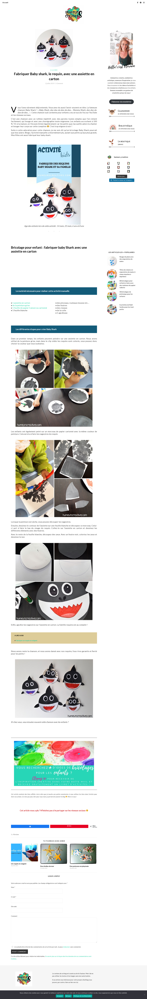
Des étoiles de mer (47, 866)
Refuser (68, 996)
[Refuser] (145, 995)
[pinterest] (141, 2)
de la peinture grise (21, 305)
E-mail (13, 897)
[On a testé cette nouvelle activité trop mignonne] (128, 167)
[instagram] (143, 2)
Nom (13, 887)
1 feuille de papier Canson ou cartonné (29, 308)
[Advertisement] (47, 91)
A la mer (54, 70)
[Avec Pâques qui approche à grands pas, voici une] (128, 163)
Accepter (60, 996)
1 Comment (59, 83)
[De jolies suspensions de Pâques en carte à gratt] (118, 163)
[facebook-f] (137, 2)
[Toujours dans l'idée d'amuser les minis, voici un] (118, 167)
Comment (14, 916)
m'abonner (66, 947)
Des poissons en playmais (79, 866)
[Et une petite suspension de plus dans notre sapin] (128, 171)
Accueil (5, 2)
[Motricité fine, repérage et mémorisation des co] (108, 167)
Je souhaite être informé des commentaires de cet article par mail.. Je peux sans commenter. (47, 947)
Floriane (16, 834)
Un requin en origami (18, 864)
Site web (14, 906)
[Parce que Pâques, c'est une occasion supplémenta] (108, 163)
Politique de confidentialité (82, 996)
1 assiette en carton (21, 303)
